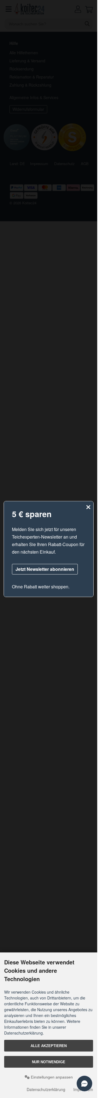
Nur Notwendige (48, 1062)
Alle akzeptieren (49, 1046)
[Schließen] (88, 507)
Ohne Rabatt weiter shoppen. (40, 586)
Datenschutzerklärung (46, 1089)
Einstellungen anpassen (51, 1077)
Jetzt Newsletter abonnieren (45, 569)
